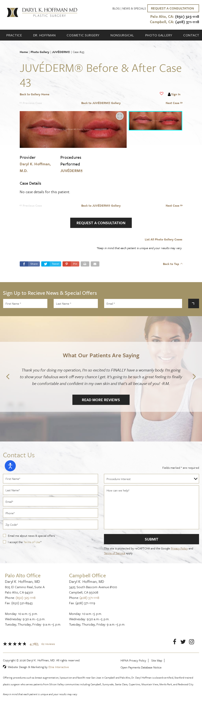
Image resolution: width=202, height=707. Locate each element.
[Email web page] (95, 264)
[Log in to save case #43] (161, 93)
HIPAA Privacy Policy (133, 660)
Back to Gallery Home (34, 94)
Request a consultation (172, 8)
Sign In (175, 94)
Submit (151, 539)
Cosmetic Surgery (83, 35)
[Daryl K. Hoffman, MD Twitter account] (183, 643)
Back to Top (171, 264)
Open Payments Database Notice (141, 667)
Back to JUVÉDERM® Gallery (101, 103)
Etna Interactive (59, 667)
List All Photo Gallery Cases (163, 239)
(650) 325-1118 (26, 597)
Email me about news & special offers (31, 535)
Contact (191, 35)
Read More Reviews (101, 399)
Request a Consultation (101, 222)
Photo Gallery (158, 35)
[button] (162, 102)
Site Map (156, 660)
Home (24, 52)
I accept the (15, 542)
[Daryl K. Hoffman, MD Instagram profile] (192, 643)
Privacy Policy (179, 548)
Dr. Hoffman (44, 35)
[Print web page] (85, 264)
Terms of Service (114, 553)
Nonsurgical (122, 35)
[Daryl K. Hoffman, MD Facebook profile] (175, 643)
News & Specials (134, 8)
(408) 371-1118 (89, 597)
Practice (14, 35)
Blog (116, 8)
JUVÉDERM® (61, 52)
